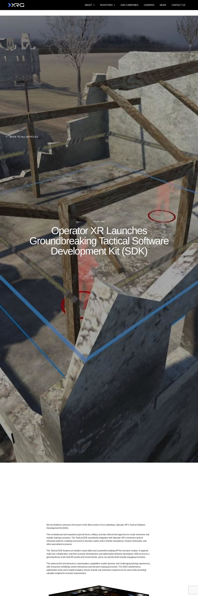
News (163, 5)
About (88, 5)
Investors (106, 5)
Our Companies (129, 5)
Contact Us (178, 5)
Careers (149, 5)
